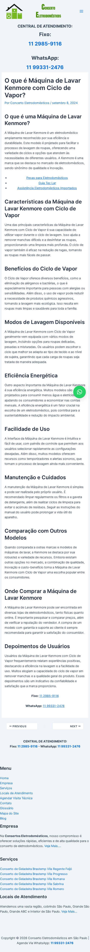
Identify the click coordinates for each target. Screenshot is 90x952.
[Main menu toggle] (81, 11)
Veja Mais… (69, 911)
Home (4, 778)
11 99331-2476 (45, 67)
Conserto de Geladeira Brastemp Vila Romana (32, 879)
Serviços (6, 788)
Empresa (6, 783)
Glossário (6, 808)
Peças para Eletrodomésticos (47, 178)
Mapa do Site (9, 813)
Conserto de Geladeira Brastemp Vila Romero (32, 889)
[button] (79, 392)
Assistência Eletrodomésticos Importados (47, 188)
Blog (3, 818)
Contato (6, 803)
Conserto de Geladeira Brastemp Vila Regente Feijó (36, 869)
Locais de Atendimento (16, 793)
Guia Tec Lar (47, 183)
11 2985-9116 (45, 44)
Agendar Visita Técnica (16, 798)
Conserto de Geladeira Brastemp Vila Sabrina (32, 884)
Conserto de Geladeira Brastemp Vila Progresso (34, 874)
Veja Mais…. (52, 846)
